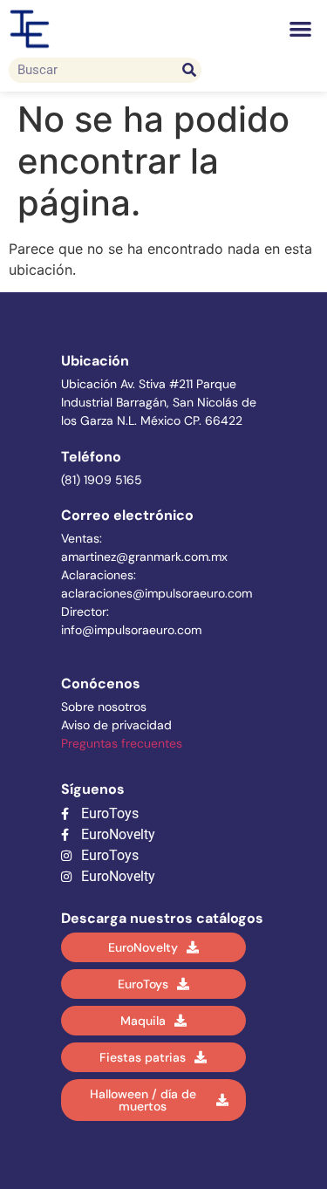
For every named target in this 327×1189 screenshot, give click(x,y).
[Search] (188, 70)
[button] (301, 29)
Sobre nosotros (103, 706)
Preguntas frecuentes (121, 743)
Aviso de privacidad (116, 725)
